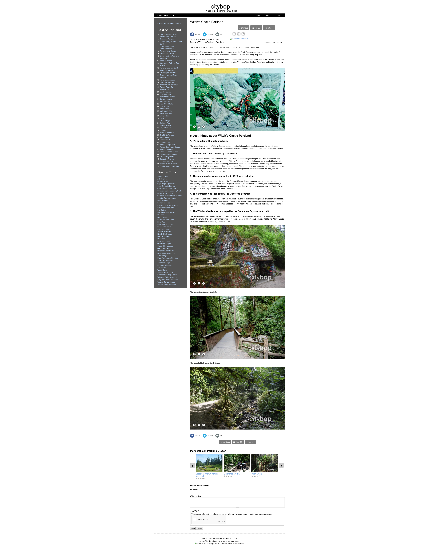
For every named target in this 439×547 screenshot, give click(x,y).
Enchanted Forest (163, 203)
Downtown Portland (167, 39)
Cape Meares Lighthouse (166, 188)
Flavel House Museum (165, 207)
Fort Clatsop (161, 210)
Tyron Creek (256, 473)
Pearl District (164, 89)
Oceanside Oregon (164, 243)
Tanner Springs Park (167, 144)
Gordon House (162, 217)
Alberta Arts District (167, 53)
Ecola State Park (163, 200)
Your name (194, 489)
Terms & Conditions (215, 539)
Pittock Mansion (165, 101)
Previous (243, 27)
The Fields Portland (167, 135)
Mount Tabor (164, 137)
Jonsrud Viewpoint (164, 231)
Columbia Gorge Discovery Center (169, 191)
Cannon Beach (162, 181)
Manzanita (161, 239)
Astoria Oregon (162, 179)
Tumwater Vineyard (167, 159)
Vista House (161, 267)
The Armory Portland (167, 96)
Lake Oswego (165, 120)
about (268, 15)
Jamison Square (166, 99)
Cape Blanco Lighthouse (166, 186)
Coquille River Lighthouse (166, 198)
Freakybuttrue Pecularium (169, 166)
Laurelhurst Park (166, 140)
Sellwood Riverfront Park (169, 152)
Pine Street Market (166, 104)
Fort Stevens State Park (166, 212)
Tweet (210, 34)
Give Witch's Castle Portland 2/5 (266, 42)
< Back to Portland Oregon (169, 23)
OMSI (162, 118)
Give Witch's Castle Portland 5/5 (272, 42)
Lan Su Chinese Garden (168, 34)
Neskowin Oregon (163, 241)
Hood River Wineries (164, 227)
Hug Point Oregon (163, 229)
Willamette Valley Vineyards (167, 277)
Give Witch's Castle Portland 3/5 (268, 42)
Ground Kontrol (165, 125)
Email (222, 34)
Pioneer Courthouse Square (170, 147)
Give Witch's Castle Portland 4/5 (270, 42)
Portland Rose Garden (168, 51)
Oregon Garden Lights (165, 251)
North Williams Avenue (168, 37)
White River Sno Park (165, 272)
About (204, 539)
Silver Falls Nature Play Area (167, 258)
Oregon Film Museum (165, 246)
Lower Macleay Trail (232, 473)
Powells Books (165, 106)
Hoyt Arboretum (165, 128)
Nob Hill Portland (166, 60)
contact (278, 15)
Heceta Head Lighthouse (166, 219)
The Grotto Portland (167, 132)
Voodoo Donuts (165, 92)
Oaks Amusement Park (168, 154)
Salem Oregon (162, 255)
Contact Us (227, 539)
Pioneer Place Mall (166, 87)
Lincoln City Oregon (164, 234)
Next (269, 27)
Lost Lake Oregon (163, 236)
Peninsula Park (165, 94)
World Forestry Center (168, 70)
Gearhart (160, 215)
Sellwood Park (165, 142)
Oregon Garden (163, 248)
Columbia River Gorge (165, 193)
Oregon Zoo (164, 116)
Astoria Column (163, 176)
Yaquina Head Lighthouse (166, 284)
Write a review (196, 496)
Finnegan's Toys (166, 113)
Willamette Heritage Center (167, 275)
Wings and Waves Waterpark (167, 279)
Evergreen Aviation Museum (167, 205)
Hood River (161, 222)
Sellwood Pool (165, 123)
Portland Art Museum (167, 80)
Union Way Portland (167, 46)
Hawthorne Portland (167, 48)
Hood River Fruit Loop (165, 224)
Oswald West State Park (166, 253)
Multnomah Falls (166, 111)
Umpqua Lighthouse (164, 265)
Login (235, 539)
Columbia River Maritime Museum (169, 195)
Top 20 (257, 27)
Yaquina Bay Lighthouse (166, 282)
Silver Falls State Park (165, 260)
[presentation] (192, 465)
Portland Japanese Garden (169, 68)
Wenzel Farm (162, 270)
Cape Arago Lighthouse (166, 183)
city (220, 6)
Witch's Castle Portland (168, 164)
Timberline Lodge (163, 263)
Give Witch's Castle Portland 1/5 (264, 42)
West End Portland (166, 149)
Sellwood (163, 130)
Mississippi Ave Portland (168, 72)
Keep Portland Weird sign (169, 84)
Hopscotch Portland (167, 161)
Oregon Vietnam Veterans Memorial (207, 474)
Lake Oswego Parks (167, 156)
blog (258, 15)
